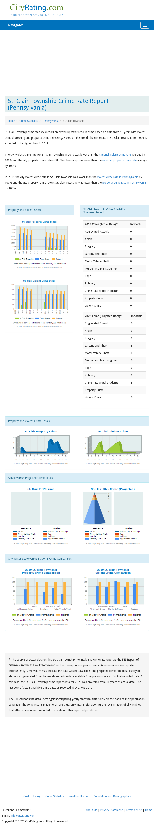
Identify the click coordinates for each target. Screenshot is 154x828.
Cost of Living (32, 796)
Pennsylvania (51, 120)
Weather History (79, 796)
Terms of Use (134, 810)
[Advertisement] (77, 62)
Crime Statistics (28, 120)
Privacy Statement (111, 810)
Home (11, 120)
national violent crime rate (115, 154)
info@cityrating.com (23, 815)
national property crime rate (119, 160)
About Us (91, 810)
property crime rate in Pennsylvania (124, 182)
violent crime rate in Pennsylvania (117, 177)
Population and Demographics (112, 796)
